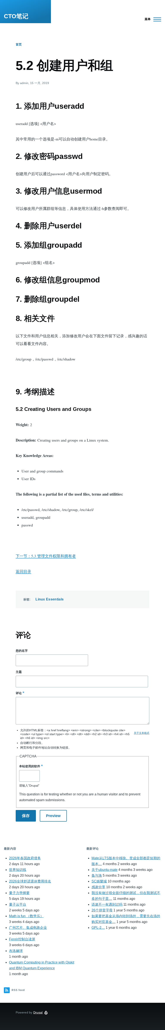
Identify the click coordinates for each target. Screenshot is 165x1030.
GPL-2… (98, 927)
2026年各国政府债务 (25, 858)
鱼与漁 (97, 875)
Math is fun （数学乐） (26, 916)
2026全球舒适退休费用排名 (30, 881)
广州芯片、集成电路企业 (28, 927)
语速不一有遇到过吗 (107, 904)
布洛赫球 (16, 951)
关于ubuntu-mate (105, 870)
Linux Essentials (49, 599)
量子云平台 (17, 904)
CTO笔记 (16, 16)
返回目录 (23, 571)
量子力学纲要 (19, 893)
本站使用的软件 (29, 766)
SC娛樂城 (99, 881)
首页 (19, 44)
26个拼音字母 (102, 910)
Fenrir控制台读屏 (22, 939)
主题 (19, 672)
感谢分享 (98, 887)
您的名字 (22, 650)
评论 (19, 693)
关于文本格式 (141, 732)
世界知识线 (17, 870)
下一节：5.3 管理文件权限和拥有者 (46, 555)
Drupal (38, 1012)
